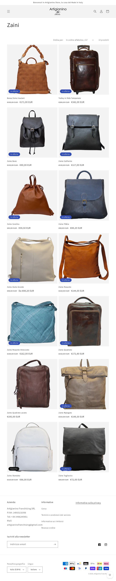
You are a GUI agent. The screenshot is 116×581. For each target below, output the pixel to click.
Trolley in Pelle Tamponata (70, 98)
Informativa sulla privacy (88, 502)
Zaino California (65, 161)
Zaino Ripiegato (65, 413)
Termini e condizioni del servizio (56, 515)
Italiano (34, 569)
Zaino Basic (12, 161)
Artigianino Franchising (101, 574)
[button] (8, 11)
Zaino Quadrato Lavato (17, 413)
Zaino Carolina (13, 224)
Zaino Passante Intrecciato (18, 350)
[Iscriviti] (55, 544)
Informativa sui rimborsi (52, 521)
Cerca (44, 508)
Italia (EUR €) (15, 569)
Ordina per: (58, 40)
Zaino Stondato (13, 476)
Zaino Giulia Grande (15, 287)
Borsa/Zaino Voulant (15, 98)
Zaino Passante (65, 287)
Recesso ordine (48, 528)
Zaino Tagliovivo (66, 476)
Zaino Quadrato (65, 350)
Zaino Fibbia (64, 224)
